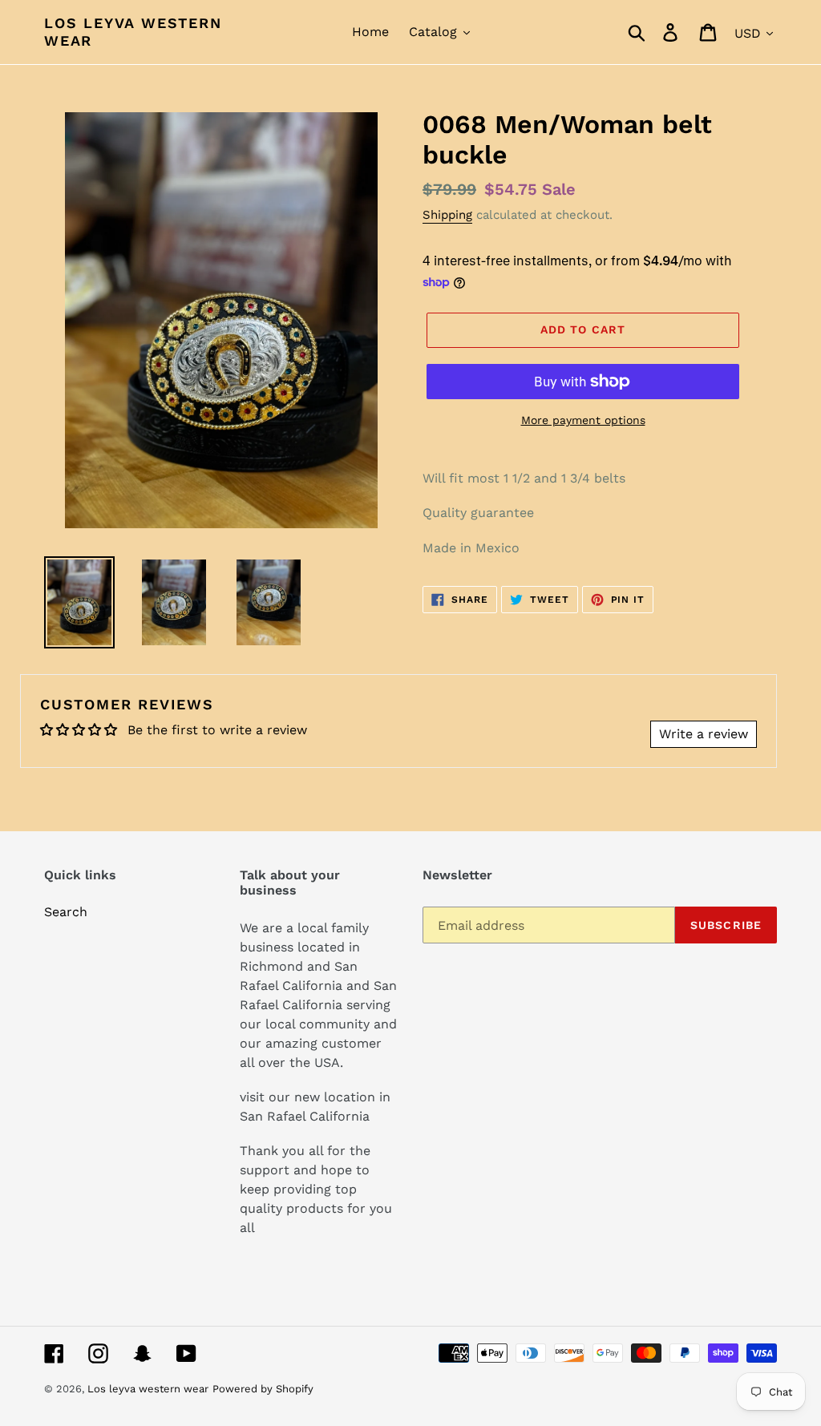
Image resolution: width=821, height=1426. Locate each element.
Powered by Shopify (262, 1389)
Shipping (447, 215)
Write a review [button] (703, 733)
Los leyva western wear (133, 31)
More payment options (583, 420)
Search (65, 911)
